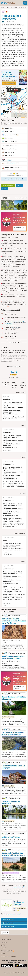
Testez (8, 83)
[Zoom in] (25, 88)
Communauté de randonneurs (9, 956)
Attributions (3, 117)
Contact (3, 953)
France (9, 159)
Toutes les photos (20, 198)
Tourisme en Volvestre (18, 903)
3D (14, 90)
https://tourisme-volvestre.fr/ (13, 914)
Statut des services (9, 973)
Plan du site (4, 942)
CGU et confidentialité (7, 939)
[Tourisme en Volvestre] (6, 905)
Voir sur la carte (13, 342)
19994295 (20, 24)
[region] (14, 102)
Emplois (3, 945)
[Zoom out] (25, 91)
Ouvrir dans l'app (8, 185)
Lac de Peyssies (16, 327)
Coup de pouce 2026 (6, 951)
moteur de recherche (16, 887)
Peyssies (13, 163)
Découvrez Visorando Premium (13, 179)
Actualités (3, 948)
